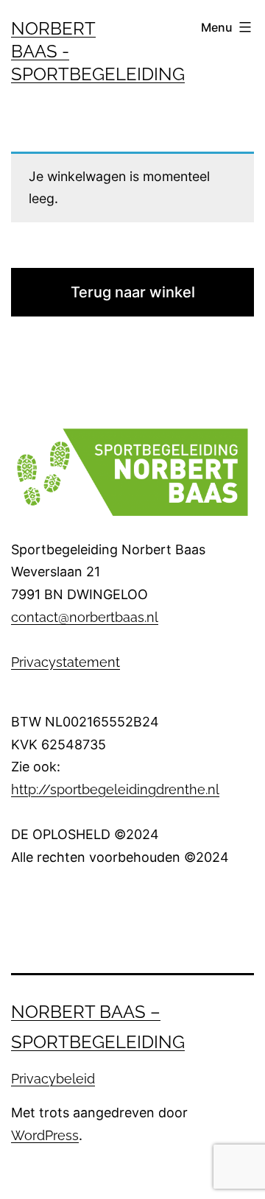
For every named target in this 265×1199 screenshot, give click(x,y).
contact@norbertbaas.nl (84, 617)
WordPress (45, 1135)
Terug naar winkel (133, 292)
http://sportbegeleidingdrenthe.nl (115, 789)
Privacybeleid (53, 1078)
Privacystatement (65, 662)
